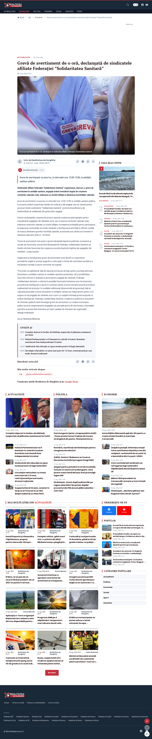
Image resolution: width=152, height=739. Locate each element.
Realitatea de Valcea (92, 720)
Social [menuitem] (59, 11)
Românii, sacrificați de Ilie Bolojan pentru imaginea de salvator (75, 449)
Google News (71, 381)
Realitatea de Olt (24, 720)
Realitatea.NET (9, 717)
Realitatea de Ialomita (121, 717)
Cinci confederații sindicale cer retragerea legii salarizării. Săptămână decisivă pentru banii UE (128, 467)
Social (106, 231)
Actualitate (39, 17)
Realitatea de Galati (104, 717)
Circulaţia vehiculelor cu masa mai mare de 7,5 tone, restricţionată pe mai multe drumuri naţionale (58, 352)
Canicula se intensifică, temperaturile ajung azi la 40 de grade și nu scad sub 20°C (19, 662)
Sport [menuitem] (79, 11)
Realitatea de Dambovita (140, 717)
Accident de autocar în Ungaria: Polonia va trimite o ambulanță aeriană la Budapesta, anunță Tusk (118, 237)
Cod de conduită (53, 703)
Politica (107, 219)
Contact (6, 703)
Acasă (22, 17)
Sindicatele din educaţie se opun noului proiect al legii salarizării (55, 346)
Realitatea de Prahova (88, 717)
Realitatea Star (37, 717)
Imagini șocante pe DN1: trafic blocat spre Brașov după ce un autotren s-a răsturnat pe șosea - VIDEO (82, 581)
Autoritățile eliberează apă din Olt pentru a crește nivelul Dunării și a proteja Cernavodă (123, 436)
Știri (29, 17)
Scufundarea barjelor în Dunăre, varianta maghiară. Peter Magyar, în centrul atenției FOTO (119, 248)
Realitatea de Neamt (75, 720)
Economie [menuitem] (48, 11)
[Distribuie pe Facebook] (83, 161)
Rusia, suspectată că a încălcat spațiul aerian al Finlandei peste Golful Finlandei (50, 662)
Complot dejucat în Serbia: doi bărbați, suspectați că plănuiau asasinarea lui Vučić (58, 333)
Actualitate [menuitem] (24, 11)
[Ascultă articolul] (147, 721)
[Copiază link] (77, 161)
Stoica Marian (60, 571)
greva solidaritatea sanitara (38, 374)
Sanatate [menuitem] (69, 11)
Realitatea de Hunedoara (69, 717)
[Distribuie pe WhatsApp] (88, 161)
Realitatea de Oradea (52, 717)
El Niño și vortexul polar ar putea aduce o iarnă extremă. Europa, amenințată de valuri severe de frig (83, 623)
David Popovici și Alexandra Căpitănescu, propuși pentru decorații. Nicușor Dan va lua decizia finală (20, 540)
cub (20, 374)
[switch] (135, 4)
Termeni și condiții (18, 703)
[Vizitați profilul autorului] (19, 161)
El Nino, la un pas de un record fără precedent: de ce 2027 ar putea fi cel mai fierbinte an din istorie (20, 581)
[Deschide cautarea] (127, 4)
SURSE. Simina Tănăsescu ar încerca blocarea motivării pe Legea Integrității (74, 459)
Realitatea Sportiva (22, 717)
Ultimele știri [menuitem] (9, 11)
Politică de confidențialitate (36, 703)
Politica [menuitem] (36, 11)
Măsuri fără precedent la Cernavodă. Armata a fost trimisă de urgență (128, 481)
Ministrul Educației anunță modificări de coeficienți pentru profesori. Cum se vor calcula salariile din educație (83, 662)
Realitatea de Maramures (40, 720)
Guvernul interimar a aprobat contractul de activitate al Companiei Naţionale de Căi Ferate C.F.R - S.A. (50, 581)
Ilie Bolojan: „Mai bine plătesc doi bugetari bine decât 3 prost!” (127, 492)
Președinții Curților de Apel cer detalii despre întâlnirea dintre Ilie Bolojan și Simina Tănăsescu (118, 211)
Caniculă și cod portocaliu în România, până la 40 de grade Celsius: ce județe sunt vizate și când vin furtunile (82, 542)
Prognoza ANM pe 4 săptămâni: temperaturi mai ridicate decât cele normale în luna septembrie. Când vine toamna (52, 623)
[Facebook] (142, 4)
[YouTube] (146, 4)
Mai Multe (52, 673)
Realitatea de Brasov (59, 720)
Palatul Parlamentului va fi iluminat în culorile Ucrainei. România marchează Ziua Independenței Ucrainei (55, 340)
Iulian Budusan (92, 652)
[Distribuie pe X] (93, 161)
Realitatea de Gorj (10, 720)
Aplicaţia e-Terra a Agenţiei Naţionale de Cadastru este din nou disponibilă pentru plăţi (20, 620)
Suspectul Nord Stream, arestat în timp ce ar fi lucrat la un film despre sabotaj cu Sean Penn (32, 491)
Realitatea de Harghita (43, 160)
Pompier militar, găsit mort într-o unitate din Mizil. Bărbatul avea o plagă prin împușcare (51, 540)
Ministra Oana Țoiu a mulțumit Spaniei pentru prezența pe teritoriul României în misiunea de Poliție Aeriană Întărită (118, 225)
